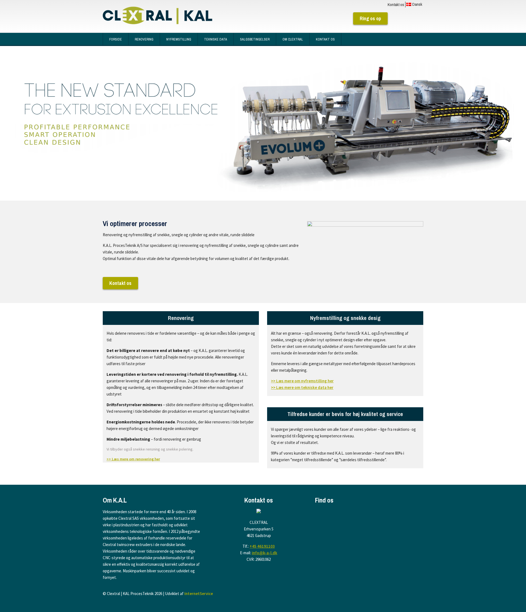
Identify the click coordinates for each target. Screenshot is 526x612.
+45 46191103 (262, 546)
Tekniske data (215, 39)
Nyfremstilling (178, 39)
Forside (115, 39)
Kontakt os (396, 4)
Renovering (144, 39)
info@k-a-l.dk (264, 552)
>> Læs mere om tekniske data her (302, 387)
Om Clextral (292, 39)
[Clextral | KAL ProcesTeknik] (157, 17)
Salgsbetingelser (255, 39)
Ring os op (370, 18)
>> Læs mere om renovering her (133, 459)
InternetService (198, 593)
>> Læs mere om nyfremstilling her (302, 380)
